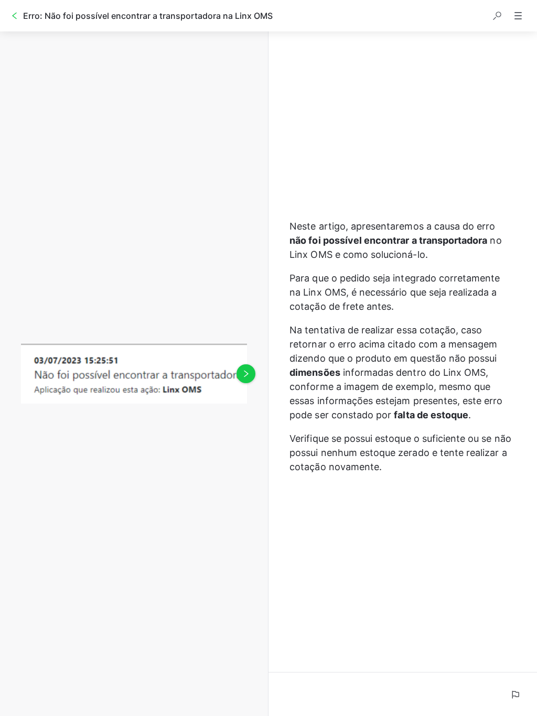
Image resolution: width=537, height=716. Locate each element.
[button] (497, 15)
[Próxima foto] (246, 373)
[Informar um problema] (515, 694)
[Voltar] (14, 15)
